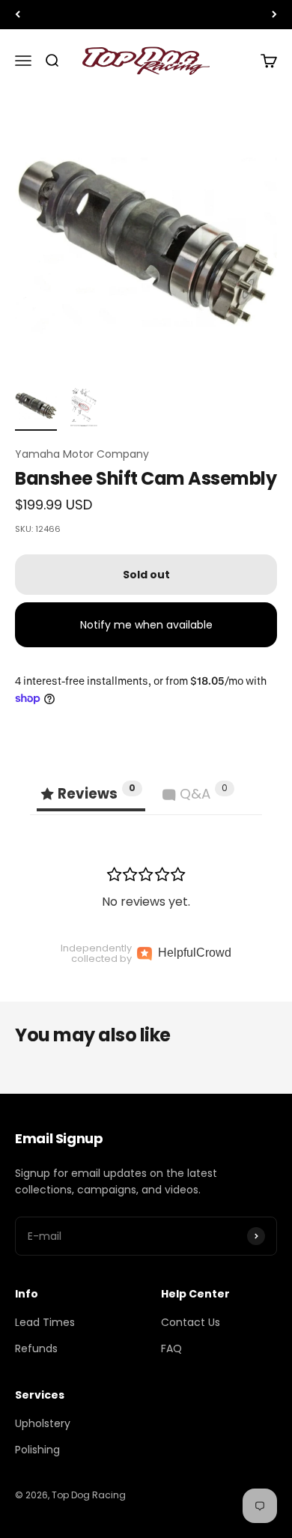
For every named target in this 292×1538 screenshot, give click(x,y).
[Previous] (17, 14)
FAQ (171, 1348)
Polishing (37, 1449)
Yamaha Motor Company (82, 453)
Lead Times (45, 1322)
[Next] (274, 14)
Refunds (36, 1348)
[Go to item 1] (36, 407)
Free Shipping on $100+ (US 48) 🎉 (146, 14)
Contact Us (190, 1322)
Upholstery (42, 1423)
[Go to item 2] (84, 407)
